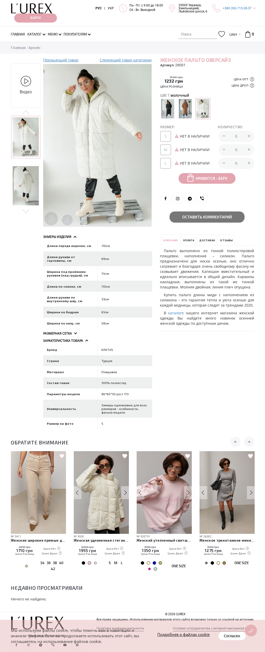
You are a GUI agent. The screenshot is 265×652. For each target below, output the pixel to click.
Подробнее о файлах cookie (183, 634)
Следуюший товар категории (126, 60)
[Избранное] (221, 34)
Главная (18, 47)
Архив (34, 47)
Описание (170, 240)
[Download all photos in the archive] (51, 218)
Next (26, 211)
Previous (26, 113)
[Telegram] (190, 198)
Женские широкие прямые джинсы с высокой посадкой (38, 540)
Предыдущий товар (60, 60)
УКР (111, 8)
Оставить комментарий (207, 217)
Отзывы (226, 240)
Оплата (188, 240)
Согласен (232, 635)
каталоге (177, 312)
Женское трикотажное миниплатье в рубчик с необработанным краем (227, 540)
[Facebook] (165, 198)
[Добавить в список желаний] (62, 456)
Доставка (207, 240)
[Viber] (202, 198)
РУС (98, 8)
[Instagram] (177, 198)
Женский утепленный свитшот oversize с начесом (164, 540)
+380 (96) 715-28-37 (237, 8)
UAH (233, 34)
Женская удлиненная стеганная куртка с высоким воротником (101, 540)
